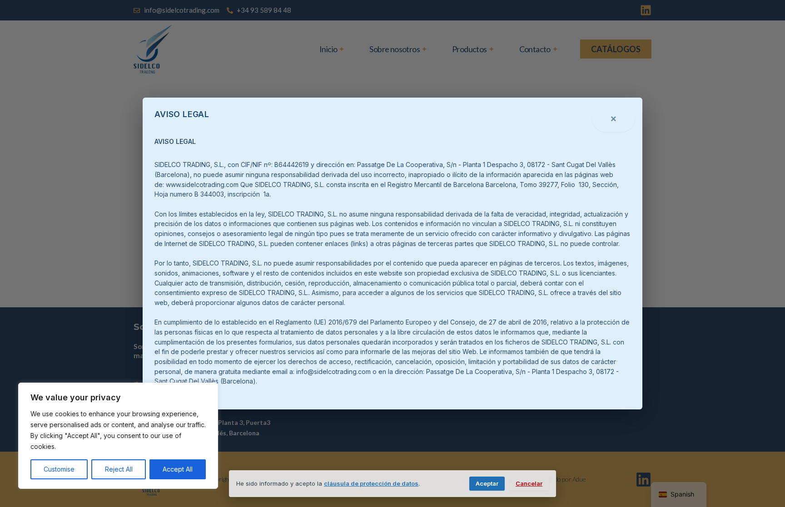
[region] (118, 436)
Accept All (178, 469)
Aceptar (487, 483)
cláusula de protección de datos (371, 483)
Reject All (119, 469)
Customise (59, 469)
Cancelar (529, 483)
